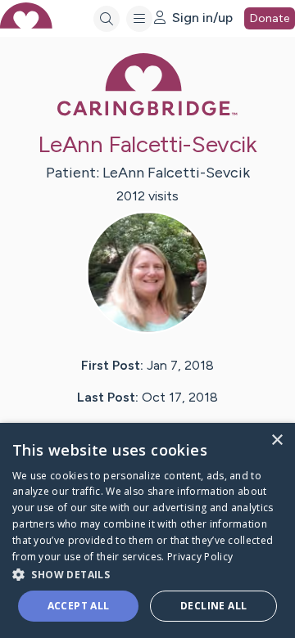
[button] (147, 573)
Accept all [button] (79, 606)
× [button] (276, 440)
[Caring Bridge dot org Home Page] (147, 112)
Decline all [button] (213, 606)
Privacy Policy (200, 557)
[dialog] (147, 530)
